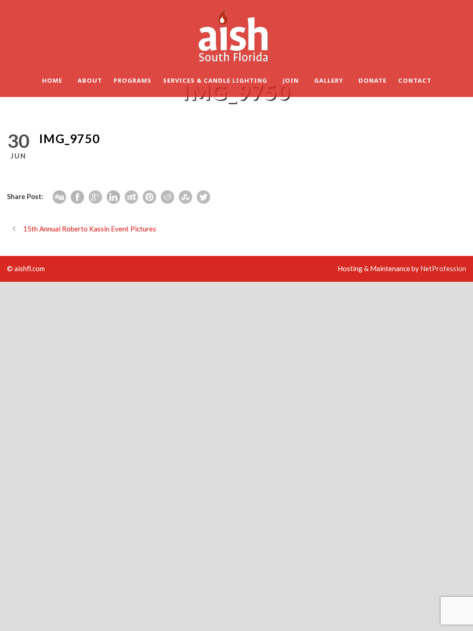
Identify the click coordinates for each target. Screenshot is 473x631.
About (90, 80)
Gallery (328, 80)
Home (52, 80)
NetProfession (443, 268)
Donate (372, 80)
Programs (133, 80)
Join (291, 80)
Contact (414, 80)
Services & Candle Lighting (215, 80)
